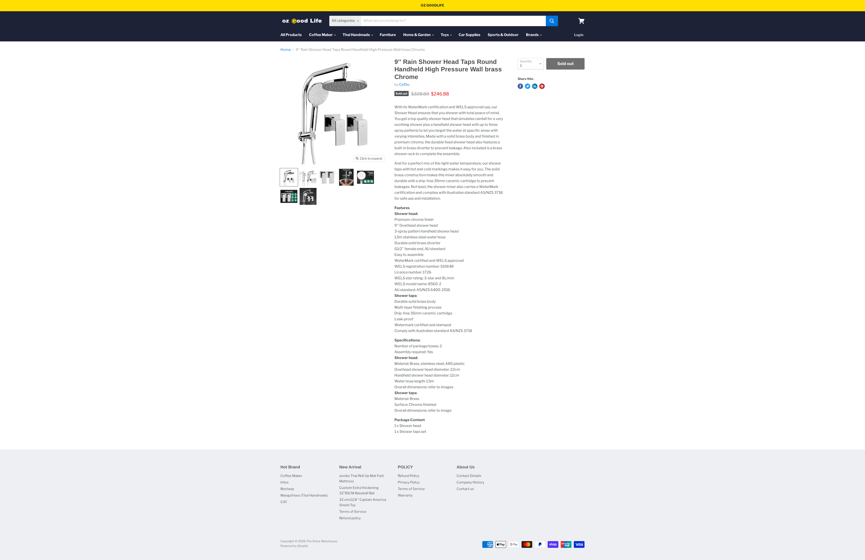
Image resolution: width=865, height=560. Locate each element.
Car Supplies (469, 35)
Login (578, 35)
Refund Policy (408, 476)
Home (285, 50)
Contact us (465, 489)
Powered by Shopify (294, 546)
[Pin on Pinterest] (542, 86)
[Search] (552, 21)
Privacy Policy (409, 482)
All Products (291, 35)
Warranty (405, 495)
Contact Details (469, 476)
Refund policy (350, 518)
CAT (283, 502)
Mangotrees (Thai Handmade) (304, 495)
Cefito (404, 84)
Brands (532, 35)
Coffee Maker (321, 35)
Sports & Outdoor (503, 35)
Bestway (287, 489)
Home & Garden (417, 35)
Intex (284, 482)
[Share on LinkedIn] (534, 86)
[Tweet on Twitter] (527, 86)
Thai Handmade (357, 35)
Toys (445, 35)
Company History (470, 482)
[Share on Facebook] (520, 86)
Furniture (388, 35)
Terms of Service (352, 512)
